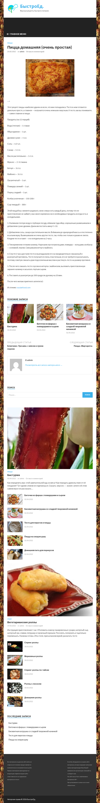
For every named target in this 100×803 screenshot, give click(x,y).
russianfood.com (23, 287)
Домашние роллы (33, 697)
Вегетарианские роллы (22, 622)
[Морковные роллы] (15, 665)
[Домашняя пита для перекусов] (15, 559)
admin (22, 52)
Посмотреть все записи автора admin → (43, 365)
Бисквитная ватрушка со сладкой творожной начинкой (78, 326)
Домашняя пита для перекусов (39, 550)
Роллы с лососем (32, 684)
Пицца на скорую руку (35, 536)
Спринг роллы (31, 642)
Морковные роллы (33, 656)
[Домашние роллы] (15, 706)
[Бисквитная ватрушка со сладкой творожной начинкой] (79, 321)
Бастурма (12, 326)
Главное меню (18, 34)
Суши (9, 619)
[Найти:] (50, 395)
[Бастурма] (20, 323)
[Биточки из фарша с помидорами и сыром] (50, 321)
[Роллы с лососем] (15, 692)
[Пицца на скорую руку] (15, 545)
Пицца (10, 43)
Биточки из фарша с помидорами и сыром (48, 325)
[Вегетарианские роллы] (50, 617)
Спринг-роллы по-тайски (36, 670)
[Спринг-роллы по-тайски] (15, 678)
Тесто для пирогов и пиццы (37, 522)
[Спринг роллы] (15, 651)
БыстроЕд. (32, 6)
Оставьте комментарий (35, 52)
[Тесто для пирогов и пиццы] (15, 531)
